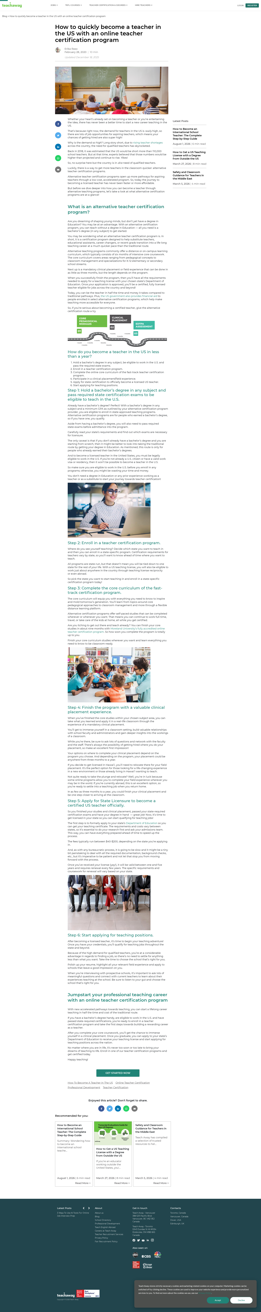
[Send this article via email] (61, 169)
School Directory (103, 1220)
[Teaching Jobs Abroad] (65, 1295)
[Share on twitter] (61, 135)
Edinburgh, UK (177, 1223)
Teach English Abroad (105, 1227)
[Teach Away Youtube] (143, 1241)
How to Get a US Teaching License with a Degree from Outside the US (189, 155)
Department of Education (141, 823)
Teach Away (74, 1300)
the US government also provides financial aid (129, 296)
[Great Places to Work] (88, 1294)
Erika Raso (71, 48)
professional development (84, 1087)
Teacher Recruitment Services (109, 1234)
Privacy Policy (101, 1238)
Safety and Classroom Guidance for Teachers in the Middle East (188, 175)
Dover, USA (175, 1220)
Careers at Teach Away (105, 1231)
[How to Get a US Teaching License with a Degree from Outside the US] (113, 1144)
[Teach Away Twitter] (138, 1240)
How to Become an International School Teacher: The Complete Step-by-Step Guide (187, 133)
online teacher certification (133, 1082)
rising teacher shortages (148, 142)
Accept (218, 1300)
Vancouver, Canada (179, 1216)
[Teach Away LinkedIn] (147, 1241)
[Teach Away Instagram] (152, 1241)
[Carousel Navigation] (86, 1209)
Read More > (83, 1183)
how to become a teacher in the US (90, 1082)
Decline (241, 1300)
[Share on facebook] (61, 124)
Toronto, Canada (178, 1213)
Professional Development (107, 1223)
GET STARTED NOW (117, 1073)
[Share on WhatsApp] (61, 158)
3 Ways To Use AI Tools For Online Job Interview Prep (73, 1214)
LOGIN (240, 5)
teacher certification (115, 1087)
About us (99, 1213)
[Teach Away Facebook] (134, 1240)
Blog (4, 16)
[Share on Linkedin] (61, 147)
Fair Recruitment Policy (106, 1241)
